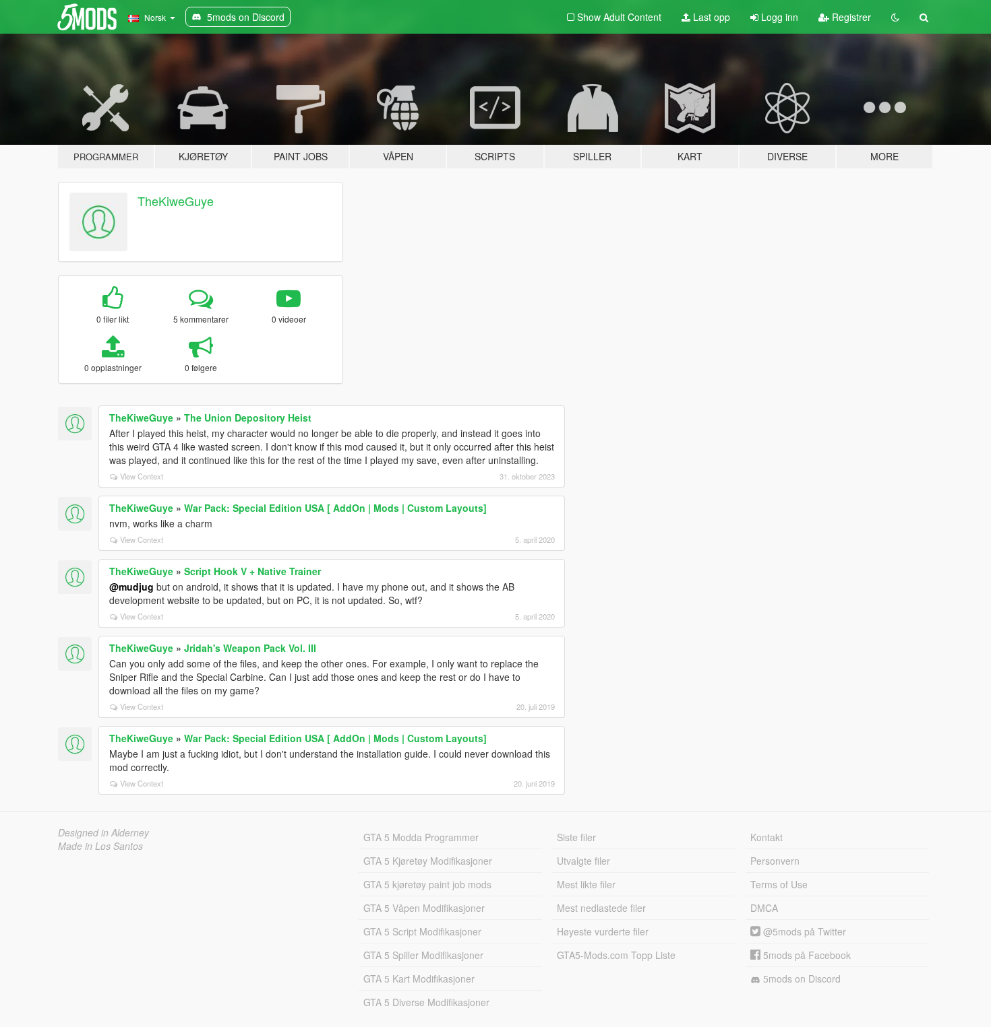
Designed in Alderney (103, 832)
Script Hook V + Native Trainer (252, 571)
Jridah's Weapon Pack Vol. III (250, 648)
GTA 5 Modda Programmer (421, 837)
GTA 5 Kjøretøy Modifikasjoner (427, 860)
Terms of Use (779, 884)
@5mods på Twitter (803, 931)
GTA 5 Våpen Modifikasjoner (424, 908)
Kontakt (766, 837)
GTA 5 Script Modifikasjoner (422, 931)
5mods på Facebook (805, 955)
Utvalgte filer (583, 860)
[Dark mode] (895, 17)
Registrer (850, 17)
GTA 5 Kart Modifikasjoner (419, 978)
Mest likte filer (586, 884)
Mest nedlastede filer (601, 908)
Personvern (775, 860)
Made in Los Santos (100, 846)
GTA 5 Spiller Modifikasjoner (423, 955)
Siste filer (576, 837)
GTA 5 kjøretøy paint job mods (427, 884)
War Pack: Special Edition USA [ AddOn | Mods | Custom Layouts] (335, 508)
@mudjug (131, 586)
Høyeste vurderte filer (603, 931)
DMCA (764, 908)
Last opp (710, 17)
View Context (141, 476)
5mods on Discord (800, 978)
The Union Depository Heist (247, 417)
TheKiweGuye (176, 200)
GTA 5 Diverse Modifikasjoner (426, 1002)
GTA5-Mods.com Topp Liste (616, 955)
